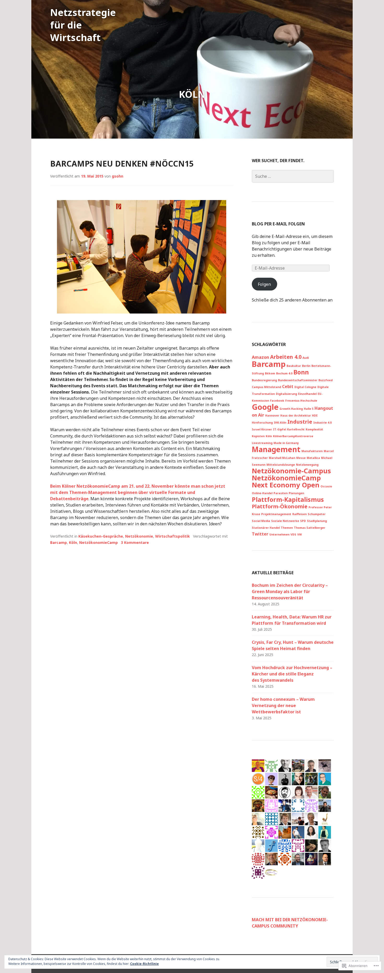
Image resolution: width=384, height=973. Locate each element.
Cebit (287, 386)
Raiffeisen (299, 514)
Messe (301, 458)
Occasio (326, 486)
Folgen (264, 284)
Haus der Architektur (295, 415)
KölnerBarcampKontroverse (293, 436)
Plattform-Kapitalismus (288, 499)
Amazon (260, 357)
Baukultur (294, 366)
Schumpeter (316, 514)
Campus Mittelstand (266, 387)
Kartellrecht (296, 429)
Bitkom (270, 373)
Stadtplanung (317, 521)
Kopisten (258, 436)
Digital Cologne (305, 387)
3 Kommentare (135, 542)
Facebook (277, 400)
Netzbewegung (307, 464)
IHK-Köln (280, 422)
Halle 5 (308, 409)
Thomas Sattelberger (309, 528)
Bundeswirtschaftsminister (297, 380)
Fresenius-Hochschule (301, 400)
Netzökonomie (139, 536)
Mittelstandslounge (280, 464)
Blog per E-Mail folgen (278, 224)
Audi (305, 358)
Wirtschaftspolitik (172, 536)
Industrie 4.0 (322, 422)
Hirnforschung (262, 422)
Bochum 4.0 (284, 373)
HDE (315, 415)
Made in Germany (286, 443)
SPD (303, 521)
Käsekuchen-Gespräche (100, 536)
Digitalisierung (286, 394)
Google (265, 407)
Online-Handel (262, 493)
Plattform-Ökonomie (279, 506)
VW (299, 534)
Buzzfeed (325, 380)
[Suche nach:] (293, 176)
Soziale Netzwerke (285, 521)
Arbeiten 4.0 (285, 356)
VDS (293, 534)
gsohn (117, 176)
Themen (287, 528)
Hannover (272, 415)
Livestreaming (262, 443)
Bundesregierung (264, 380)
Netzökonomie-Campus (291, 470)
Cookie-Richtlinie (144, 963)
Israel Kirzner (262, 429)
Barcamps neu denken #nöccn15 (122, 163)
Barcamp (58, 542)
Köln (73, 542)
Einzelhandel (307, 394)
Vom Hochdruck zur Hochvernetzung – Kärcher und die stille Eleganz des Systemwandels (292, 674)
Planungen (296, 493)
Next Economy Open (285, 485)
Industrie (299, 421)
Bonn (301, 372)
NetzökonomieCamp (98, 542)
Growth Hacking (291, 409)
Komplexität (314, 429)
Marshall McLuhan (282, 458)
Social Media (261, 521)
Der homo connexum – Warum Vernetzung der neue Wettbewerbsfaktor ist (283, 705)
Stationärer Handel (266, 528)
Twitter (260, 534)
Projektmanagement (276, 514)
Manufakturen (312, 451)
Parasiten (281, 493)
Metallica (313, 458)
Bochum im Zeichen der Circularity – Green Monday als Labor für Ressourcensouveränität (290, 591)
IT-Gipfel (279, 429)
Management (276, 449)
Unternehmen (279, 534)
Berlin (306, 366)
